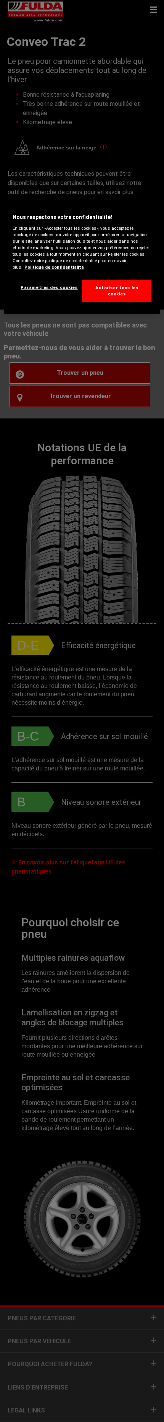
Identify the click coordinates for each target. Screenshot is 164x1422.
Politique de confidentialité (54, 267)
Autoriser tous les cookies (116, 291)
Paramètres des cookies (49, 287)
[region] (82, 256)
